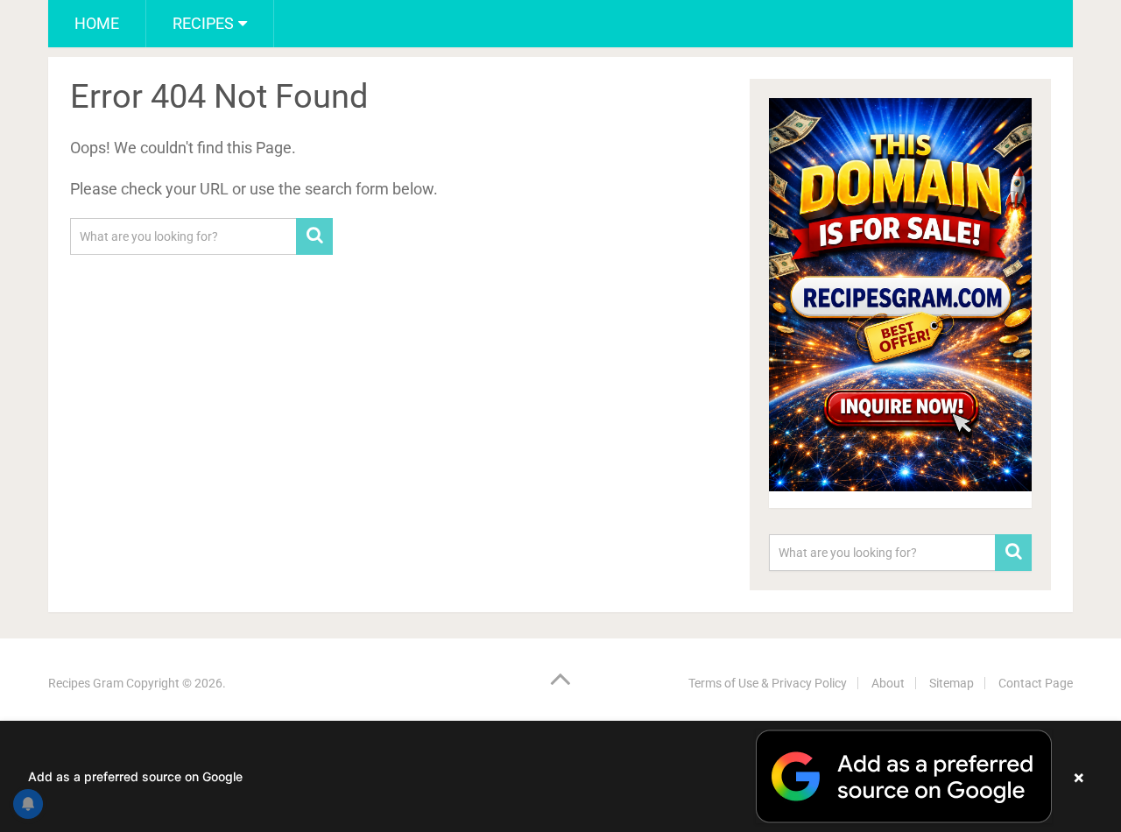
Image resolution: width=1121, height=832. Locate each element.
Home (96, 23)
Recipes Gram (85, 683)
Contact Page (1035, 683)
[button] (560, 776)
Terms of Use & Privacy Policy (767, 683)
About (888, 683)
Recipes (203, 23)
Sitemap (951, 683)
